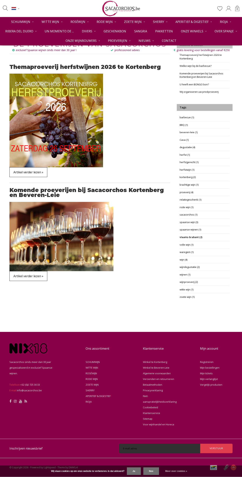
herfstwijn (187, 169)
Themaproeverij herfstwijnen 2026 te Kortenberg (85, 66)
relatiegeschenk (190, 199)
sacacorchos (188, 214)
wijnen (185, 274)
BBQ (184, 125)
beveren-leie (189, 132)
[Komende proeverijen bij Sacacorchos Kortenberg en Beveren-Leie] (61, 236)
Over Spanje (224, 31)
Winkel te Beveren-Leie (156, 367)
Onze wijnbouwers (81, 41)
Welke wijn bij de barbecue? (196, 66)
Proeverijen (117, 41)
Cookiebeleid (150, 407)
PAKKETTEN (164, 31)
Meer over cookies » (176, 471)
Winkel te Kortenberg (155, 362)
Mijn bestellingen (210, 367)
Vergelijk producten (211, 384)
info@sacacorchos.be (29, 390)
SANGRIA (140, 31)
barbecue (187, 117)
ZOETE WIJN (133, 22)
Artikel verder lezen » (28, 172)
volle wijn (186, 244)
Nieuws (144, 41)
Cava (184, 140)
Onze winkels (192, 31)
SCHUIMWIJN (20, 22)
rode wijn (186, 207)
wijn (183, 259)
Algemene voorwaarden (157, 373)
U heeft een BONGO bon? (194, 84)
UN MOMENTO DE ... (59, 31)
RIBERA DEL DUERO (19, 31)
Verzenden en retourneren (158, 379)
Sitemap (147, 418)
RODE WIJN (105, 22)
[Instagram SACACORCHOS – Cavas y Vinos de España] (15, 401)
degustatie (187, 147)
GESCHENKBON (115, 31)
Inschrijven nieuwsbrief (26, 448)
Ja (134, 471)
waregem (187, 252)
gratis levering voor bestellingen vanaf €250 (203, 50)
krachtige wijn (189, 184)
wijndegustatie (190, 267)
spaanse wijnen (190, 229)
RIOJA (224, 22)
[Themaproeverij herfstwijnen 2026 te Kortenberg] (56, 120)
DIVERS (87, 31)
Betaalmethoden (152, 384)
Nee (151, 471)
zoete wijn (187, 297)
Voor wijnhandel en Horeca (158, 424)
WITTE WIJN (50, 22)
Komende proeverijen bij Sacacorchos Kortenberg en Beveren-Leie (86, 193)
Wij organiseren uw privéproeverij (199, 91)
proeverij (186, 192)
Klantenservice (151, 413)
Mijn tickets (206, 373)
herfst (185, 154)
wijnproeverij (189, 282)
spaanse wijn (189, 222)
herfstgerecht (189, 162)
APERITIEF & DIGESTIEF (192, 22)
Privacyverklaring (153, 390)
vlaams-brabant (191, 237)
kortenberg (188, 177)
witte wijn (186, 289)
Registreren (206, 362)
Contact (169, 41)
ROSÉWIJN (78, 22)
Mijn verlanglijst (209, 379)
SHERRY (158, 22)
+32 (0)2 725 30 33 (30, 384)
